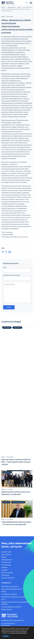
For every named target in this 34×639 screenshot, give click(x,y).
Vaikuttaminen (6, 560)
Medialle (4, 567)
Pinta (3, 599)
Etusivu (3, 7)
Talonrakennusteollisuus (9, 586)
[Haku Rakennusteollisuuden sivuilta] (26, 2)
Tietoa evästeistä (7, 578)
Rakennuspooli (6, 609)
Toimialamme (6, 562)
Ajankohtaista (12, 7)
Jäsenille (4, 570)
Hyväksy (5, 636)
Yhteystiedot (6, 565)
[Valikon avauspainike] (31, 2)
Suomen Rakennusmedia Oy (11, 607)
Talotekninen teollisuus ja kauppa (13, 597)
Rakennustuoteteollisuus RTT (12, 589)
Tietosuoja (5, 575)
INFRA (3, 592)
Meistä (3, 557)
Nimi (4, 267)
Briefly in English (7, 572)
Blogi (19, 7)
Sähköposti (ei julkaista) (11, 275)
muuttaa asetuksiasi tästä (18, 633)
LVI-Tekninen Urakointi (9, 594)
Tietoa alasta (6, 554)
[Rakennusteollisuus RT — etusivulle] (7, 3)
